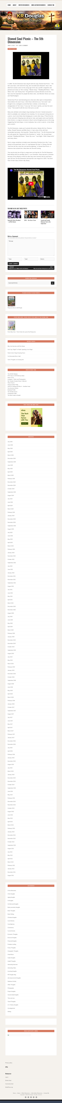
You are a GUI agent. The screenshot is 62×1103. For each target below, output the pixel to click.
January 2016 (11, 757)
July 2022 (10, 566)
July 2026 (10, 441)
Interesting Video (12, 968)
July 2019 (10, 657)
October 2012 (11, 841)
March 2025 (11, 475)
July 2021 (10, 589)
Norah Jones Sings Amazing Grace (16, 353)
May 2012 (10, 855)
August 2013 (11, 811)
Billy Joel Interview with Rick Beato (16, 346)
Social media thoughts (13, 994)
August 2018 (11, 683)
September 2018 (12, 680)
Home (9, 5)
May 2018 (10, 690)
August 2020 (11, 613)
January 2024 (11, 515)
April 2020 (10, 626)
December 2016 (12, 741)
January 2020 (11, 636)
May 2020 (10, 623)
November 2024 (12, 485)
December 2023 (12, 519)
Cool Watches (11, 924)
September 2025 (12, 461)
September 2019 (12, 650)
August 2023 (11, 529)
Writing (9, 1011)
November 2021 (12, 579)
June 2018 (10, 687)
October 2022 (11, 559)
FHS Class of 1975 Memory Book (16, 375)
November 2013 (12, 804)
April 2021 (10, 599)
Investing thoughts (12, 971)
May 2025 (10, 468)
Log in (6, 1077)
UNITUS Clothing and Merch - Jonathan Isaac (19, 386)
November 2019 (12, 643)
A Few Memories (12, 890)
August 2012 (11, 848)
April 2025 (10, 472)
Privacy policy (8, 1062)
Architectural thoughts (13, 904)
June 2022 (10, 569)
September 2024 (12, 492)
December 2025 (12, 458)
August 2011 (11, 875)
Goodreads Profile (12, 393)
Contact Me (51, 5)
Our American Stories (13, 388)
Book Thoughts (11, 910)
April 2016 (10, 751)
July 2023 (10, 532)
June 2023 (10, 535)
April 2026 (10, 451)
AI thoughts (10, 900)
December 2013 (12, 801)
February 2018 (11, 700)
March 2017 (11, 730)
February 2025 (11, 478)
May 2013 (10, 818)
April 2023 (10, 542)
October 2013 (11, 808)
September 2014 (12, 788)
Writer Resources (24, 5)
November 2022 (12, 556)
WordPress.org (9, 1087)
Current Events (11, 931)
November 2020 (12, 609)
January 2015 (11, 774)
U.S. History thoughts (13, 1004)
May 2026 (10, 448)
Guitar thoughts (11, 957)
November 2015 (12, 761)
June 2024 (10, 502)
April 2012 (10, 858)
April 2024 (10, 505)
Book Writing (11, 914)
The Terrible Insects (12, 391)
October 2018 (11, 677)
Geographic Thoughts (13, 951)
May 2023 (10, 539)
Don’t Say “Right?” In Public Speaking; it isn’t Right (20, 349)
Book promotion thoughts (14, 907)
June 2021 (10, 593)
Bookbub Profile (11, 390)
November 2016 (12, 744)
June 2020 (10, 620)
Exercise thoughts (12, 937)
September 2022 (12, 562)
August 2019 (11, 653)
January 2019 (11, 670)
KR (17, 45)
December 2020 (12, 606)
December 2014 (12, 778)
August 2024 (11, 495)
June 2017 (10, 720)
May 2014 (10, 794)
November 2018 (12, 673)
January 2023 (11, 552)
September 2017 (12, 710)
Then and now (11, 998)
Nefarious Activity (12, 981)
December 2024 (12, 482)
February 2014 (11, 798)
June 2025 (10, 465)
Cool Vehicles (11, 920)
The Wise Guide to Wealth (14, 395)
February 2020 (11, 633)
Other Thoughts (11, 984)
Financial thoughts (12, 941)
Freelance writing (12, 944)
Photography (11, 988)
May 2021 (10, 596)
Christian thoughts (12, 917)
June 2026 (10, 445)
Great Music (12, 48)
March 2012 (11, 862)
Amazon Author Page (13, 384)
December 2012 (12, 835)
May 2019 (10, 660)
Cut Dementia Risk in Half (14, 356)
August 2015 (11, 764)
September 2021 (12, 582)
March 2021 (11, 603)
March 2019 (11, 663)
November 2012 (12, 838)
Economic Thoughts (13, 934)
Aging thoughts (11, 897)
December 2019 (12, 640)
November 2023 (12, 522)
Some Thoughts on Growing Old (16, 359)
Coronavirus (11, 927)
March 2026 (11, 455)
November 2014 (12, 781)
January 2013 (11, 831)
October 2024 (11, 488)
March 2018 (11, 697)
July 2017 (10, 717)
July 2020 (10, 616)
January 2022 (11, 572)
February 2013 (11, 828)
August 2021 (11, 586)
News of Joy (11, 377)
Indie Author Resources (38, 5)
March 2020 (11, 630)
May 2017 (10, 724)
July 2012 (10, 852)
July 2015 (10, 767)
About (14, 5)
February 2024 (11, 512)
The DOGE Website (13, 374)
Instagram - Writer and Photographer (17, 379)
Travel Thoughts (12, 1001)
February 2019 (11, 667)
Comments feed (9, 1083)
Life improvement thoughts (14, 978)
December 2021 (12, 576)
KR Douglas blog (12, 974)
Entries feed (8, 1080)
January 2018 (11, 704)
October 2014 (11, 784)
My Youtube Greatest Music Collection (17, 381)
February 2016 (11, 754)
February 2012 (11, 865)
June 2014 (10, 791)
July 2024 (10, 498)
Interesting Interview (13, 964)
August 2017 (11, 714)
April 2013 (10, 821)
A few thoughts (11, 894)
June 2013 (10, 815)
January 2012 (11, 868)
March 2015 (11, 771)
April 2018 (10, 693)
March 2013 (11, 825)
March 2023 (11, 546)
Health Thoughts (12, 961)
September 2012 (12, 845)
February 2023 (11, 549)
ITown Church (11, 382)
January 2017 (11, 737)
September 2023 (12, 525)
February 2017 (11, 734)
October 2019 (11, 646)
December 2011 (12, 872)
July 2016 (10, 747)
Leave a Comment (23, 45)
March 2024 (11, 509)
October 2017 (11, 707)
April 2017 (10, 727)
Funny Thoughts (12, 947)
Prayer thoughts (12, 991)
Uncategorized (11, 1008)
